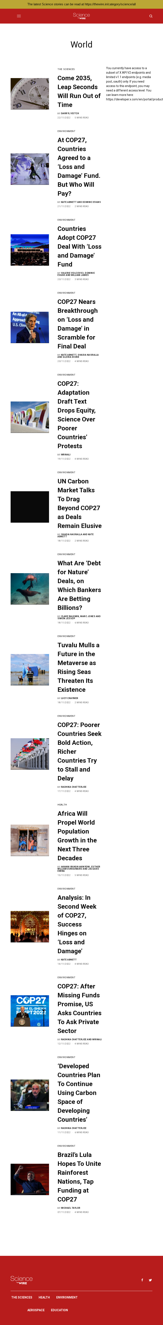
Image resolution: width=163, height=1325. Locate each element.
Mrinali (66, 454)
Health (62, 804)
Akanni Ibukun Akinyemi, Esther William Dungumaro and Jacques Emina (79, 869)
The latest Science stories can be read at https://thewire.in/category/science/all (81, 4)
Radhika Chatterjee (74, 787)
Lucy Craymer (69, 698)
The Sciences (66, 69)
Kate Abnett (69, 960)
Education (59, 1310)
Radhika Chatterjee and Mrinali (81, 1039)
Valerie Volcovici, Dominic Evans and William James (76, 274)
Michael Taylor (70, 1208)
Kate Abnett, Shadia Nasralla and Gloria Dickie (78, 356)
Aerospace (36, 1310)
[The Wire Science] (81, 16)
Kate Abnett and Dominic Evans (81, 202)
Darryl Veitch (70, 113)
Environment (66, 131)
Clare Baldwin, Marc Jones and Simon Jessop (79, 617)
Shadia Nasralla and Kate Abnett (76, 535)
